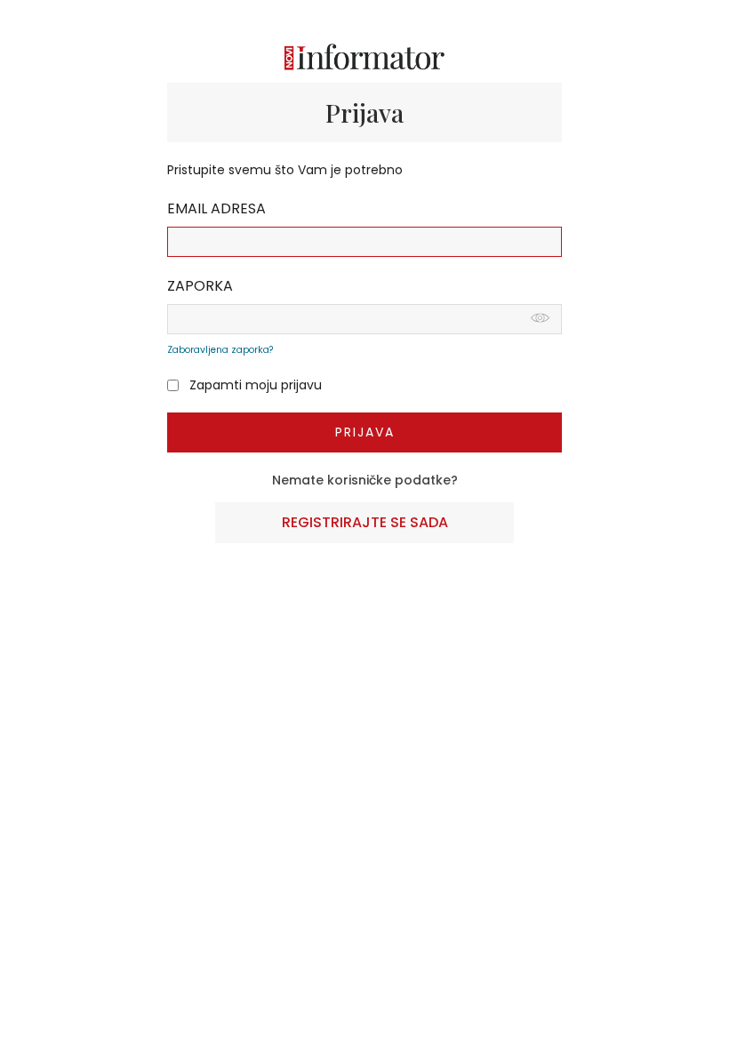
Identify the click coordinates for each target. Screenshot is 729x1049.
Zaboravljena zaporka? (220, 349)
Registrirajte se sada (365, 522)
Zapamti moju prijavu (255, 385)
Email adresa (216, 208)
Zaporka (200, 286)
